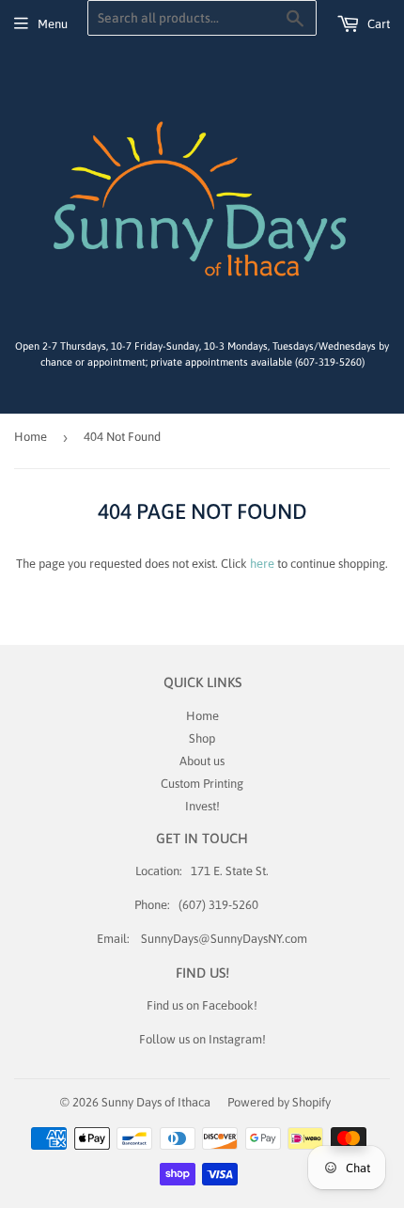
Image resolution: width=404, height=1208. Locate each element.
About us (202, 761)
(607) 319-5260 (218, 905)
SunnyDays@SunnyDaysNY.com (224, 939)
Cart (377, 24)
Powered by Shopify (279, 1102)
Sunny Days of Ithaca (155, 1102)
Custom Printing (202, 784)
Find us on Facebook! (202, 1005)
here (262, 564)
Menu (53, 24)
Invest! (202, 806)
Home (30, 437)
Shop (202, 738)
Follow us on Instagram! (202, 1039)
